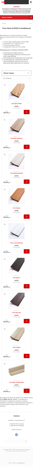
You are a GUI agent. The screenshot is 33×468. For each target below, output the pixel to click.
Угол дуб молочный (16, 173)
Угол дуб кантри (16, 103)
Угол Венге (16, 278)
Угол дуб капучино (16, 138)
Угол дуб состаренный (16, 382)
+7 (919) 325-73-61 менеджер (16, 424)
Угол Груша (16, 208)
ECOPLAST (16, 7)
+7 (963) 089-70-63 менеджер (16, 425)
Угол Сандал (16, 347)
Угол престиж (16, 312)
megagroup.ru (21, 463)
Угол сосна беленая (16, 243)
